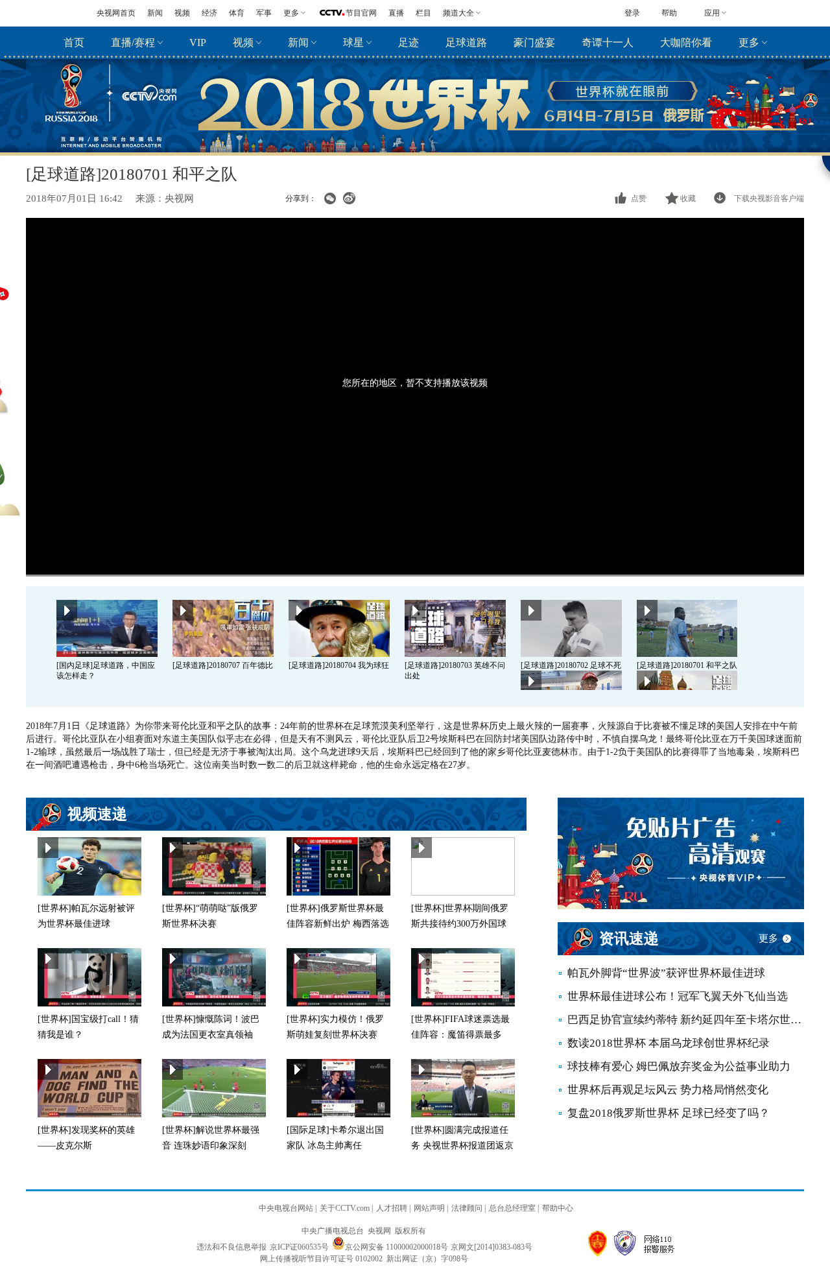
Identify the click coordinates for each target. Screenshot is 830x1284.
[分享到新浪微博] (349, 198)
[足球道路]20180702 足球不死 (571, 665)
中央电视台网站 (286, 1208)
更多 (749, 42)
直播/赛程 (133, 42)
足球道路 (466, 42)
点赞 (638, 198)
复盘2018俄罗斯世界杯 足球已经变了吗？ (668, 1113)
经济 (209, 13)
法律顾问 (466, 1208)
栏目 (423, 13)
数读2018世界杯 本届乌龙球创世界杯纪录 (668, 1043)
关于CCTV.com (345, 1208)
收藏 (688, 198)
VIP (197, 42)
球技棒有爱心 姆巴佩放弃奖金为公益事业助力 (678, 1066)
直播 (396, 13)
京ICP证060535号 (299, 1247)
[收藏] (672, 198)
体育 (236, 13)
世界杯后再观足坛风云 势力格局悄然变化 (667, 1090)
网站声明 (429, 1208)
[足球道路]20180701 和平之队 (687, 665)
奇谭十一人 (608, 42)
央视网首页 (116, 13)
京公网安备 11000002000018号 (396, 1247)
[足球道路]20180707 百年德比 (222, 665)
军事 (264, 13)
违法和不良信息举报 (231, 1247)
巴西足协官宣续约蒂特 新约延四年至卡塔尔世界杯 (685, 1020)
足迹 (408, 42)
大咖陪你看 (686, 42)
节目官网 (361, 13)
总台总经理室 (512, 1208)
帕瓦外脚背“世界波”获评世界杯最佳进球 (666, 973)
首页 (74, 42)
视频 (182, 13)
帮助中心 (557, 1208)
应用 (712, 13)
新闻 (155, 13)
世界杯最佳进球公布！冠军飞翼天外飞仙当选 (677, 996)
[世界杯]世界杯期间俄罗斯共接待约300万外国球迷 (459, 923)
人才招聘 (391, 1208)
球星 (353, 42)
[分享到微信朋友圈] (330, 198)
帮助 (669, 13)
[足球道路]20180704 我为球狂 (339, 665)
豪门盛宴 (534, 42)
